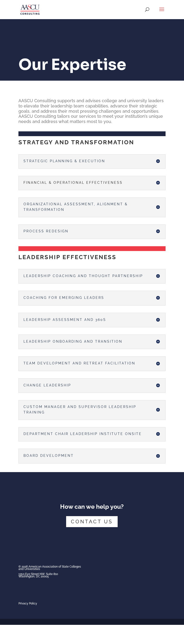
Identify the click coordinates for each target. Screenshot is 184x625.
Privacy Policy (27, 603)
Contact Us (92, 522)
